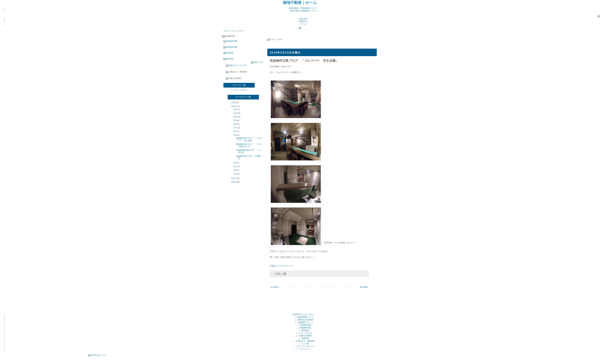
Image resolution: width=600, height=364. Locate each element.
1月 (234, 174)
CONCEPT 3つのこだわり (303, 314)
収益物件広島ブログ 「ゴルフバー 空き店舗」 (249, 139)
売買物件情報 (305, 325)
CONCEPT (303, 19)
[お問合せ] (97, 355)
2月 (234, 170)
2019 (233, 102)
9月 (234, 120)
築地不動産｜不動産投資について (303, 8)
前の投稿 (364, 287)
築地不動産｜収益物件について (303, 11)
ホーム (302, 24)
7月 (234, 128)
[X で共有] (281, 273)
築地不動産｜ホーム (300, 2)
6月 (234, 131)
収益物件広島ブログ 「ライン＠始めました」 (249, 145)
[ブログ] (599, 17)
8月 (234, 124)
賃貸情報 (305, 338)
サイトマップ (305, 349)
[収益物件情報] (229, 47)
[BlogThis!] (278, 273)
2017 (233, 178)
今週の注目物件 (305, 336)
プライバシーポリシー (305, 346)
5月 (234, 135)
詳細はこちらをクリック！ (282, 266)
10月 (235, 117)
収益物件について (305, 322)
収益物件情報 (305, 328)
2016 (233, 182)
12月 (235, 109)
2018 (233, 106)
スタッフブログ (240, 90)
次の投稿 (274, 287)
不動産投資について (305, 317)
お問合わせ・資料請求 (305, 341)
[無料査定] (227, 59)
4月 (234, 163)
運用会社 (302, 21)
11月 (235, 113)
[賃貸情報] (227, 53)
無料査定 (305, 330)
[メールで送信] (276, 273)
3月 (234, 166)
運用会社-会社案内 (305, 320)
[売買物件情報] (229, 41)
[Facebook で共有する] (284, 273)
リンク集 (305, 344)
